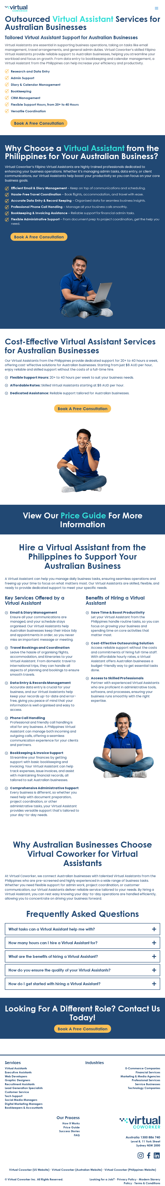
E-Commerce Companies (142, 1068)
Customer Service (17, 1092)
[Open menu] (156, 8)
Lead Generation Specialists (24, 1088)
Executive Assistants (18, 1072)
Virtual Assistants (16, 1068)
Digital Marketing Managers (23, 1103)
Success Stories (69, 1131)
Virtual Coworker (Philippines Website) (130, 1169)
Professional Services (146, 1080)
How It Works (71, 1123)
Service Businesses (147, 1084)
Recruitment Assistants (20, 1084)
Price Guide (83, 515)
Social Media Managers (21, 1099)
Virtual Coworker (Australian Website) (77, 1169)
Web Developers (16, 1076)
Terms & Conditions (147, 1183)
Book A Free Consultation (39, 123)
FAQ (77, 1135)
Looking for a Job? (102, 1179)
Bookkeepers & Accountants (24, 1107)
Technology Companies (144, 1088)
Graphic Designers (17, 1080)
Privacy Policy (126, 1179)
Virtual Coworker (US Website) (29, 1169)
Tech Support (13, 1096)
